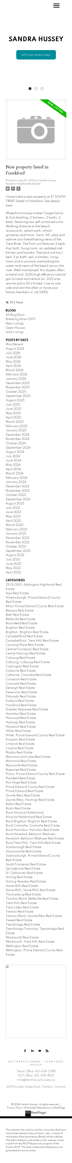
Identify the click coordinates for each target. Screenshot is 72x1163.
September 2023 (18, 499)
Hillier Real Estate (18, 731)
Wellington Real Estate (22, 946)
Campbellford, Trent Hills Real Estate (32, 640)
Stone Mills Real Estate (22, 886)
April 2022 (13, 572)
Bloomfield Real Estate (21, 623)
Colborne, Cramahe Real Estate (28, 675)
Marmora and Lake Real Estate (28, 756)
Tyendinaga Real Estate (23, 924)
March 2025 (15, 421)
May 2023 (13, 516)
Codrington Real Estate (22, 666)
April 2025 (13, 417)
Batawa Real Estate (20, 610)
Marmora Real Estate (21, 761)
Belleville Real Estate (20, 619)
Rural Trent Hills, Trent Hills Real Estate (33, 842)
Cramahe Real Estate (21, 683)
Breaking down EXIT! (21, 319)
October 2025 (16, 391)
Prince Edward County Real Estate (30, 787)
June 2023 (13, 512)
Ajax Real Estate (17, 593)
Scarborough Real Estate (23, 847)
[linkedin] (32, 1051)
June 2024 (13, 460)
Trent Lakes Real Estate (22, 907)
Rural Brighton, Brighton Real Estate (31, 821)
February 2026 (16, 374)
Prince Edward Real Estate (24, 791)
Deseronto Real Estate (21, 692)
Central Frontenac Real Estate (27, 649)
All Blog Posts (15, 315)
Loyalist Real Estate (19, 748)
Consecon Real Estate (21, 679)
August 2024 (15, 452)
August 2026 (15, 348)
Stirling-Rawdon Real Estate (26, 881)
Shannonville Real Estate (23, 851)
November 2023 (17, 490)
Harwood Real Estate (21, 718)
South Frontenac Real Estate (26, 864)
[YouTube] (39, 1051)
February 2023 (16, 529)
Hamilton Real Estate (21, 713)
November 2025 (18, 387)
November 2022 (17, 542)
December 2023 (17, 486)
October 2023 (16, 495)
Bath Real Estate (17, 614)
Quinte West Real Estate (23, 795)
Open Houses (15, 327)
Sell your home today (36, 55)
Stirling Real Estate (19, 877)
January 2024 (16, 482)
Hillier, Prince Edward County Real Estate (35, 735)
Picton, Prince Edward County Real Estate (35, 774)
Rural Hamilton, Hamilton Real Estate (32, 830)
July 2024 (13, 456)
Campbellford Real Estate (24, 636)
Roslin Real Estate (18, 808)
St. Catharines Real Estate (24, 873)
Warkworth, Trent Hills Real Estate (30, 941)
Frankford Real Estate (29, 184)
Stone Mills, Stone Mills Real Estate (30, 890)
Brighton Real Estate (20, 627)
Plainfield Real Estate (20, 778)
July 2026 (13, 353)
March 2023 (14, 525)
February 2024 (16, 477)
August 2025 (15, 400)
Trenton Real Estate (19, 911)
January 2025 (16, 430)
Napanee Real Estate (21, 769)
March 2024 (14, 473)
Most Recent (14, 344)
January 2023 (16, 533)
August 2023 (15, 503)
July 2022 (13, 559)
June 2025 (13, 408)
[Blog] (47, 1051)
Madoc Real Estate (19, 752)
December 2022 (17, 538)
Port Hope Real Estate (21, 782)
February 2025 (16, 426)
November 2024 (17, 439)
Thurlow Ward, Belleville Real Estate (32, 898)
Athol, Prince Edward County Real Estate (35, 606)
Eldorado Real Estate (21, 696)
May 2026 (13, 361)
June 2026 (13, 357)
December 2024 (17, 434)
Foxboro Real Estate (20, 700)
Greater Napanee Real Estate (27, 709)
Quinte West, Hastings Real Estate (30, 799)
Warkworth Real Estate (22, 937)
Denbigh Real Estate (20, 687)
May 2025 (13, 413)
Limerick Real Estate (20, 743)
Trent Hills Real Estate (21, 903)
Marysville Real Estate (21, 765)
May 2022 (13, 568)
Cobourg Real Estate (20, 657)
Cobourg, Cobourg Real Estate (28, 662)
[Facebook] (25, 1051)
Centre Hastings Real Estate (26, 653)
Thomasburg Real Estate (23, 894)
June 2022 (13, 563)
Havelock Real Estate (21, 726)
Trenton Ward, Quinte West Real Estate (34, 916)
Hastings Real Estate (20, 722)
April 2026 (13, 365)
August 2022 (15, 555)
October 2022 (16, 546)
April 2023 (13, 520)
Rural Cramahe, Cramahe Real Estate (33, 825)
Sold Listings (15, 332)
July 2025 (13, 404)
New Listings (15, 323)
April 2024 (13, 469)
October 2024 (16, 443)
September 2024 (18, 447)
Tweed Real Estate (19, 920)
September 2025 (18, 396)
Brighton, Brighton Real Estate (27, 632)
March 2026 (14, 370)
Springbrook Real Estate (23, 868)
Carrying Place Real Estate (25, 644)
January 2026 (16, 378)
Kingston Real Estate (20, 739)
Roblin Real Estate (18, 804)
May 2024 (13, 464)
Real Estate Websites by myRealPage (44, 1108)
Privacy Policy (14, 1108)
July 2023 (13, 507)
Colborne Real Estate (21, 670)
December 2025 (17, 383)
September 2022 (18, 551)
